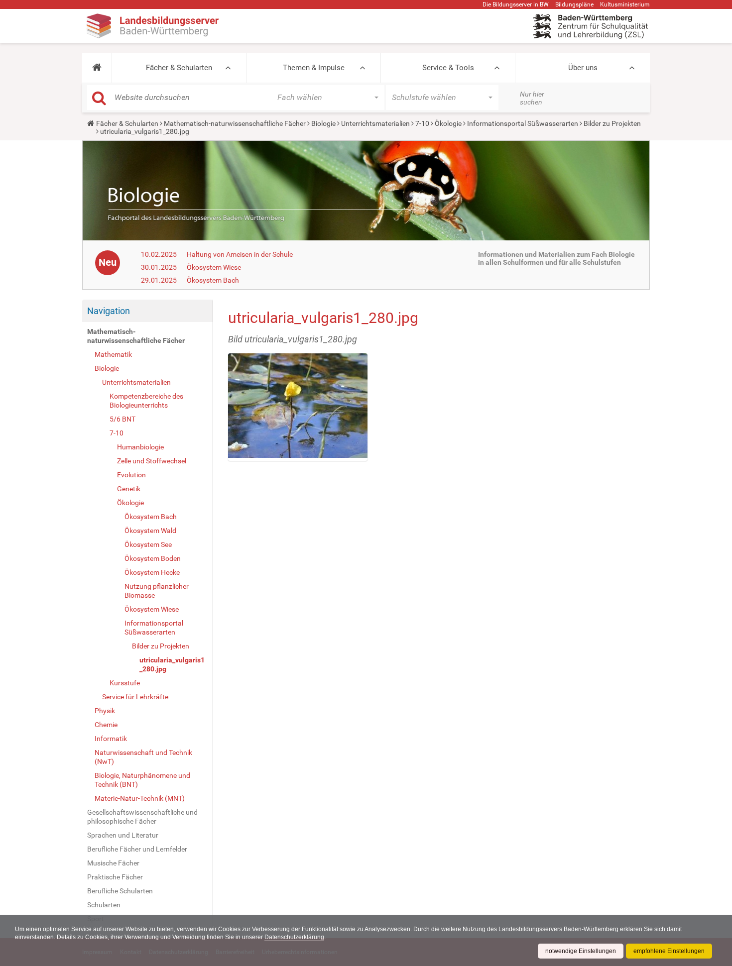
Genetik (128, 489)
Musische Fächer (113, 863)
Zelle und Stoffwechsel (151, 461)
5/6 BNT (122, 419)
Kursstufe (125, 683)
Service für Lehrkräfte (135, 697)
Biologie (323, 123)
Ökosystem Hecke (152, 572)
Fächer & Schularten (179, 67)
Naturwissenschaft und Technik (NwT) (143, 757)
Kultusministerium (625, 4)
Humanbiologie (140, 447)
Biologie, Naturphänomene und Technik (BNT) (142, 779)
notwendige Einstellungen (580, 951)
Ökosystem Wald (150, 531)
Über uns (583, 67)
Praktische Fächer (115, 877)
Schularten (104, 905)
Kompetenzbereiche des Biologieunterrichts (146, 400)
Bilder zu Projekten (612, 123)
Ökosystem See (148, 544)
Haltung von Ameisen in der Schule (240, 254)
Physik (105, 711)
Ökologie (448, 123)
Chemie (106, 725)
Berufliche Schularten (120, 891)
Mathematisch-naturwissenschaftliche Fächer (235, 123)
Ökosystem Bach (213, 280)
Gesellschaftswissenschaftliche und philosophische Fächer (142, 816)
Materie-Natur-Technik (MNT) (140, 798)
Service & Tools (448, 67)
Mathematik (113, 354)
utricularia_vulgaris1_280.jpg (172, 664)
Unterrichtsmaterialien (375, 123)
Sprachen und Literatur (122, 835)
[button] (97, 67)
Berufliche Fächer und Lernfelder (137, 849)
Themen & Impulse (314, 67)
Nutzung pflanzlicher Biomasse (156, 590)
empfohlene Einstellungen (669, 951)
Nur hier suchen (532, 98)
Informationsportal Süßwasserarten (522, 123)
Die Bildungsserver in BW (516, 4)
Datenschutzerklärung (294, 937)
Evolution (131, 475)
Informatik (111, 739)
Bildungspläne (574, 4)
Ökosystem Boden (152, 558)
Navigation (108, 311)
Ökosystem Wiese (214, 267)
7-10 (422, 123)
